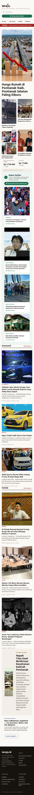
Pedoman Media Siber (8, 779)
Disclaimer (5, 784)
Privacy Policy (6, 781)
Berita (4, 21)
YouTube (21, 777)
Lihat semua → (27, 346)
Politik (20, 21)
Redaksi (4, 777)
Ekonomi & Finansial (25, 756)
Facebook (22, 781)
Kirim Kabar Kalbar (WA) (24, 784)
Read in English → (11, 736)
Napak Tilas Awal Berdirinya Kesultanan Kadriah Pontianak (22, 662)
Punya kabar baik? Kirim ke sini (17, 183)
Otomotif (21, 758)
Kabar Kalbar (22, 765)
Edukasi (27, 21)
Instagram (22, 779)
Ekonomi (12, 21)
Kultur (21, 762)
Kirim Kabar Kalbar (18, 16)
